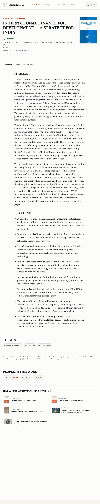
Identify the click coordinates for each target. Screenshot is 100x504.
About (73, 5)
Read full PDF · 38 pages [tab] (24, 64)
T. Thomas (9, 38)
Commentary (60, 5)
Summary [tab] (8, 64)
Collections (36, 5)
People (47, 5)
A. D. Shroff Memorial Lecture (18, 50)
